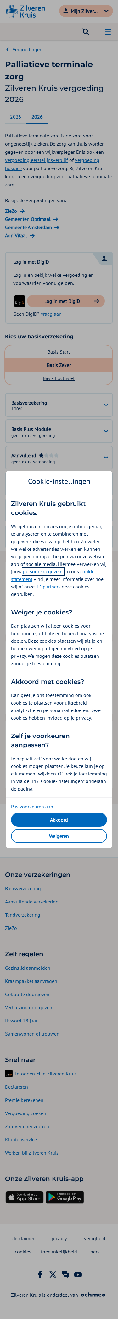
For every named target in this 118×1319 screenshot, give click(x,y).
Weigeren (59, 836)
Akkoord (59, 820)
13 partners (48, 586)
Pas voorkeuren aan (32, 806)
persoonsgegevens (43, 571)
